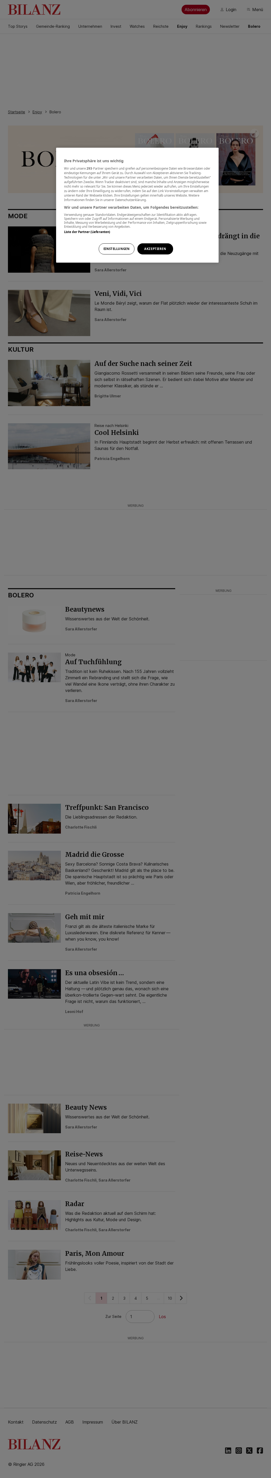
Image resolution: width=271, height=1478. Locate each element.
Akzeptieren (155, 249)
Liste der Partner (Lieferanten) (87, 232)
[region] (137, 205)
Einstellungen (116, 249)
